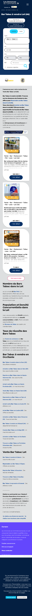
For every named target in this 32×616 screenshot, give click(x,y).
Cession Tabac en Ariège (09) (13, 430)
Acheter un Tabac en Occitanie (14, 437)
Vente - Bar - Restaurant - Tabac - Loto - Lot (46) (16, 250)
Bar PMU (16, 292)
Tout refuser (27, 556)
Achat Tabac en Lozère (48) (13, 410)
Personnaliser (22, 597)
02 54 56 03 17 (6, 555)
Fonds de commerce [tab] (16, 20)
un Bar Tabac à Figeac (14, 464)
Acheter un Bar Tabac (21, 105)
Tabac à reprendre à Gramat (13, 483)
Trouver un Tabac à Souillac (13, 477)
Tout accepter (10, 597)
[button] (10, 39)
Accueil (3, 10)
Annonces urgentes (12, 67)
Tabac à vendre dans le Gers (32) (15, 362)
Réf (5, 62)
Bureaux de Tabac (10, 324)
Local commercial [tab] (16, 25)
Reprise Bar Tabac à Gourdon (12, 470)
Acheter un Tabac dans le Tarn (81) (15, 369)
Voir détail (16, 177)
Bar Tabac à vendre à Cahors (12, 457)
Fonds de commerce (12, 339)
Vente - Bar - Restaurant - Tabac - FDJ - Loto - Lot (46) (16, 157)
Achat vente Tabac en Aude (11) (14, 404)
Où (5, 46)
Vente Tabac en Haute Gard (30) (14, 391)
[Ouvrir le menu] (27, 4)
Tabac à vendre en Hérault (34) (14, 424)
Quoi (5, 35)
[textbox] (17, 42)
